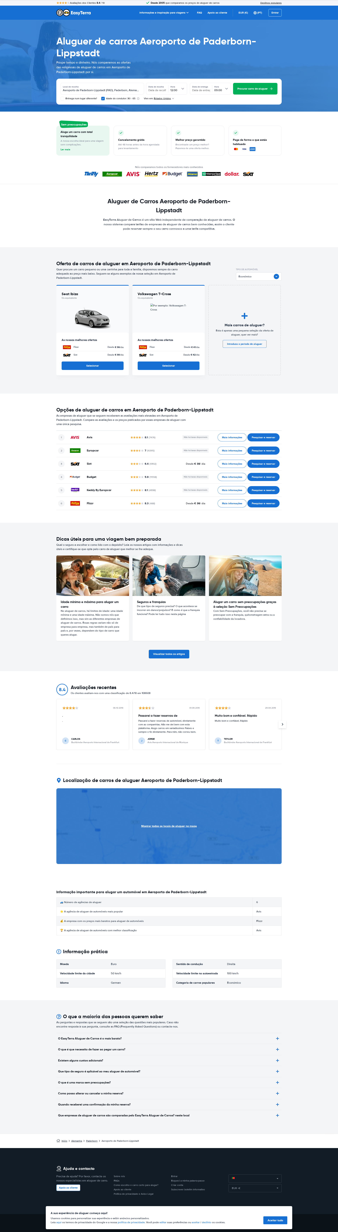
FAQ (199, 13)
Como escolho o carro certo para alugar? (136, 1185)
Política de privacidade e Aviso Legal (133, 1193)
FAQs (117, 1180)
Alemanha (76, 1140)
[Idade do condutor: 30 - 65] (103, 98)
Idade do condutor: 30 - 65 (120, 98)
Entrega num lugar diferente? (80, 98)
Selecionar (92, 366)
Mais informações (232, 437)
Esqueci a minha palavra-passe (188, 1180)
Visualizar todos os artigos (169, 654)
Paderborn (92, 1140)
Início (64, 1140)
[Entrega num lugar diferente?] (62, 98)
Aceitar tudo (275, 1220)
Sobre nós (119, 1176)
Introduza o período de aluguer (244, 344)
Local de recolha (71, 86)
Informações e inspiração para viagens (162, 13)
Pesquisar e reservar (263, 437)
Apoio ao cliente (217, 13)
